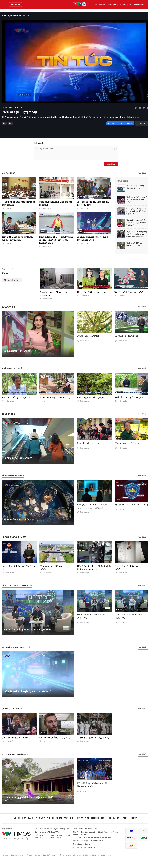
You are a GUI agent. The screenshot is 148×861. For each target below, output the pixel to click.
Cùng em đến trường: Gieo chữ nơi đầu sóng (55, 203)
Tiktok (124, 5)
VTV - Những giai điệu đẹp (15, 754)
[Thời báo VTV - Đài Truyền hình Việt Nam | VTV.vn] (16, 834)
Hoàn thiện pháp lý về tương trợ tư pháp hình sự (18, 203)
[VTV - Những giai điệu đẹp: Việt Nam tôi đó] (38, 781)
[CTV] (131, 838)
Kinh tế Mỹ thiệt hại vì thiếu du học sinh (135, 244)
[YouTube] (23, 838)
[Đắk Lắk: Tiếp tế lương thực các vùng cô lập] (121, 188)
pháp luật (40, 818)
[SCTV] (131, 845)
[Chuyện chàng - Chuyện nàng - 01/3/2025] (57, 278)
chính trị (22, 818)
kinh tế (59, 818)
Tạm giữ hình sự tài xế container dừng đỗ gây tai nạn (17, 238)
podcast (133, 818)
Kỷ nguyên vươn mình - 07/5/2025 (94, 504)
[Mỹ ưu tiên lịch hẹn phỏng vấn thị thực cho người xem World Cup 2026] (121, 234)
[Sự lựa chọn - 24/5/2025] (94, 322)
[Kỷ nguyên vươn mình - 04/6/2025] (38, 502)
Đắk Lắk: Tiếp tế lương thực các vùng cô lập (135, 187)
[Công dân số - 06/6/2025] (38, 441)
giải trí (80, 818)
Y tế (87, 818)
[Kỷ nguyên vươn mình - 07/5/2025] (94, 491)
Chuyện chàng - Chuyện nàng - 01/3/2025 (55, 293)
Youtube (113, 5)
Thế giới (50, 818)
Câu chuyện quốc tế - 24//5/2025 (93, 737)
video (125, 818)
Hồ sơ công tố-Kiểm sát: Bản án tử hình (18, 567)
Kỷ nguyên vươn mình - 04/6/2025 (24, 519)
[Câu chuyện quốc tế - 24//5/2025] (94, 724)
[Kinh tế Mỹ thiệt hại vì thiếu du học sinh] (121, 245)
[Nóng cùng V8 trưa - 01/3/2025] (94, 278)
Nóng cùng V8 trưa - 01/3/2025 (92, 292)
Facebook (101, 5)
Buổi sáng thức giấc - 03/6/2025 (17, 397)
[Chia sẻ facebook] (140, 107)
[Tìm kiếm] (130, 5)
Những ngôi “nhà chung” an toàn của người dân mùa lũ (136, 199)
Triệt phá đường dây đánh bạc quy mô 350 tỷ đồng (93, 203)
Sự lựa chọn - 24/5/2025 (88, 336)
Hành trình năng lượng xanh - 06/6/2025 (27, 629)
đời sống (95, 818)
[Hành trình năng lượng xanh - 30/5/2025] (94, 601)
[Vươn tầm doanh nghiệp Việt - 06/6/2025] (38, 674)
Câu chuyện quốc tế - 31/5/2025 (54, 737)
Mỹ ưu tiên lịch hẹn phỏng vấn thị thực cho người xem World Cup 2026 (136, 234)
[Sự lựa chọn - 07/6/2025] (38, 334)
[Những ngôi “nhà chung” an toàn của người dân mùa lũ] (121, 200)
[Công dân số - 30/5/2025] (94, 429)
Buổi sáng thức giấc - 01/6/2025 (54, 397)
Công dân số (8, 414)
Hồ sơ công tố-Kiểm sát (14, 537)
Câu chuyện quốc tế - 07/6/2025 (17, 737)
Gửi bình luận (111, 164)
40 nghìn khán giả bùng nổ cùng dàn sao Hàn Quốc (92, 238)
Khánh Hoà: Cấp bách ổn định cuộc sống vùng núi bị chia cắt (136, 222)
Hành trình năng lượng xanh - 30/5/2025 (91, 616)
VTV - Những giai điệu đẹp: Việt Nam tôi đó (28, 797)
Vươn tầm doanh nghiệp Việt (16, 647)
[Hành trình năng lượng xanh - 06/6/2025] (38, 613)
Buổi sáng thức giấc (12, 368)
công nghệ (106, 818)
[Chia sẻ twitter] (144, 107)
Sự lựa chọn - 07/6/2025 (18, 350)
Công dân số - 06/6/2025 (18, 458)
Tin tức (6, 273)
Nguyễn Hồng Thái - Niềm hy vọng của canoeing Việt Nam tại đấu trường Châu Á (56, 240)
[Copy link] (135, 107)
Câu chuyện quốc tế (12, 709)
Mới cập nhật (8, 173)
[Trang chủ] (15, 818)
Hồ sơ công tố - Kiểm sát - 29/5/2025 (52, 567)
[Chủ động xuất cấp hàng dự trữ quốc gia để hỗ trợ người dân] (121, 211)
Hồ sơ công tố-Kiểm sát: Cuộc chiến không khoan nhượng (94, 567)
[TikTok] (27, 838)
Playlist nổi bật (7, 269)
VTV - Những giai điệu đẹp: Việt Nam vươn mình (92, 785)
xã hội (31, 818)
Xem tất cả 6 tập (13, 280)
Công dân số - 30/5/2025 (89, 443)
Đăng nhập (140, 5)
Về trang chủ (15, 4)
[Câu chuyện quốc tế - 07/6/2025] (19, 724)
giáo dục (117, 818)
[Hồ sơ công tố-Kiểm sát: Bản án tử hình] (19, 552)
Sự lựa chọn (8, 307)
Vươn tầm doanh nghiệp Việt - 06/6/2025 (27, 691)
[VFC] (131, 831)
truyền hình (69, 818)
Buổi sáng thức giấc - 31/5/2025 (92, 397)
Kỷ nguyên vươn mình (13, 475)
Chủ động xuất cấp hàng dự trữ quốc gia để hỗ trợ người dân (136, 211)
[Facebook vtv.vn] (19, 838)
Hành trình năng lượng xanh (17, 585)
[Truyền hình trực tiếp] (79, 4)
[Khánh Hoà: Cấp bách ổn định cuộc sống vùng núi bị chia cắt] (121, 223)
